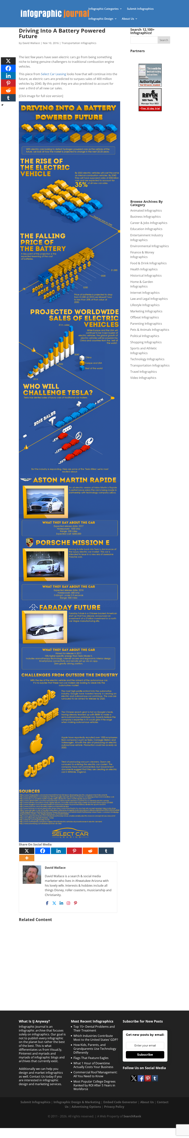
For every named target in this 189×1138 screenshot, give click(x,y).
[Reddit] (90, 851)
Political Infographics (144, 336)
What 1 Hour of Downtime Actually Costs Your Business (93, 1065)
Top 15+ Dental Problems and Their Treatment (94, 1028)
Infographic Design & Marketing (77, 1102)
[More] (26, 858)
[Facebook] (42, 851)
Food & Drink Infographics (148, 263)
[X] (26, 851)
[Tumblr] (106, 851)
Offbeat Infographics (144, 317)
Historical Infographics (146, 275)
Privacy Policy (114, 1107)
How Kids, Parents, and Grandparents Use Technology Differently (94, 1049)
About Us (128, 18)
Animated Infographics (146, 210)
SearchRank (132, 1116)
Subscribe (145, 1054)
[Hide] (2, 105)
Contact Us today (42, 1076)
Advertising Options (86, 1107)
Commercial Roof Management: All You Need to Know (95, 1074)
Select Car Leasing (53, 74)
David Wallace (31, 43)
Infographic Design (100, 18)
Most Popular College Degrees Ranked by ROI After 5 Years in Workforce (94, 1085)
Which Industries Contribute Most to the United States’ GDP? (95, 1038)
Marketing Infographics (146, 311)
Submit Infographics (140, 8)
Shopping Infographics (146, 342)
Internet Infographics (145, 293)
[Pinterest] (74, 851)
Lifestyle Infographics (145, 305)
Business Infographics (145, 217)
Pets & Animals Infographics (149, 330)
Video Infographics (143, 378)
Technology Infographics (147, 359)
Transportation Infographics (79, 43)
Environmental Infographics (149, 246)
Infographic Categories (103, 8)
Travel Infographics (143, 372)
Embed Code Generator (120, 1102)
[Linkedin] (58, 851)
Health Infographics (144, 269)
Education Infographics (146, 229)
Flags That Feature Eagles (91, 1058)
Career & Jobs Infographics (148, 223)
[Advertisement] (69, 958)
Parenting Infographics (146, 324)
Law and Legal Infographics (149, 299)
